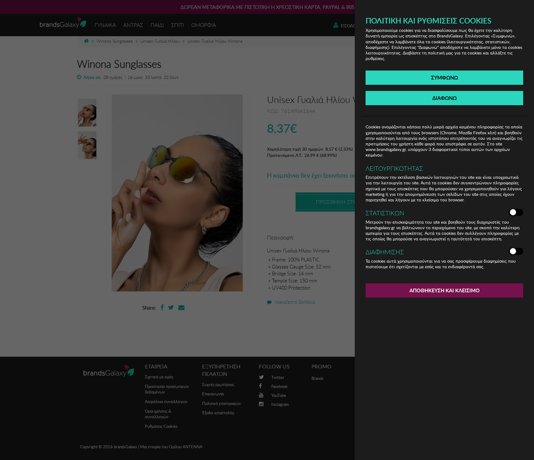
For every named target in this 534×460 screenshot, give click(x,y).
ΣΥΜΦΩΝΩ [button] (444, 77)
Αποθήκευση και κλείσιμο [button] (444, 290)
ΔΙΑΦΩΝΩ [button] (444, 97)
